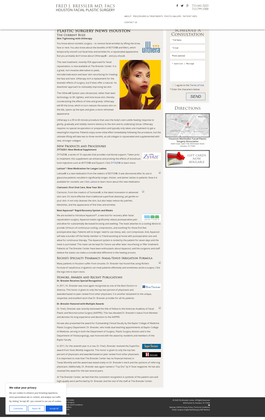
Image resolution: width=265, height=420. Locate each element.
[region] (36, 398)
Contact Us (130, 22)
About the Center (67, 400)
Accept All (54, 408)
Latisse (93, 181)
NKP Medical (205, 410)
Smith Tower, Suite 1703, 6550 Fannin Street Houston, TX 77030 (187, 145)
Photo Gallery (172, 16)
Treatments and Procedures (72, 405)
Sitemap (172, 407)
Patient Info (190, 16)
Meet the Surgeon (67, 402)
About (128, 16)
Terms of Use (197, 85)
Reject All (36, 408)
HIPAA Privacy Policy (185, 407)
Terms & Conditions (202, 407)
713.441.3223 (200, 6)
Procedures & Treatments (148, 16)
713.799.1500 (200, 9)
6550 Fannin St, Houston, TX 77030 (196, 403)
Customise (18, 408)
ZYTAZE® (116, 162)
